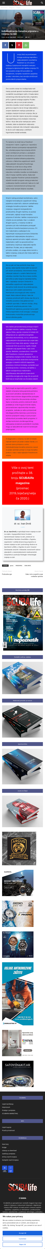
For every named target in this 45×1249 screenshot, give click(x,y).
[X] (12, 45)
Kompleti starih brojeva (10, 1160)
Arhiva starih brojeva (9, 1157)
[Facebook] (5, 45)
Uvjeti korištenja (7, 1104)
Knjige (4, 1147)
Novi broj (5, 1144)
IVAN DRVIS (27, 565)
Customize (22, 1239)
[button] (3, 3)
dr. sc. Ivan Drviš (11, 37)
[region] (22, 1231)
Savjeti (18, 8)
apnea (11, 565)
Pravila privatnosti (8, 1130)
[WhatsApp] (26, 45)
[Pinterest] (19, 45)
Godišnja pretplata (8, 1154)
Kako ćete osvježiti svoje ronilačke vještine (34, 575)
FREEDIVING (19, 565)
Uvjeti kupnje (6, 1127)
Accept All (22, 1233)
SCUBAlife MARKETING (10, 1113)
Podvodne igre (7, 574)
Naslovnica (4, 8)
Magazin (11, 8)
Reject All (22, 1244)
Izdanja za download (9, 1150)
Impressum (6, 1107)
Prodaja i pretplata (8, 1110)
